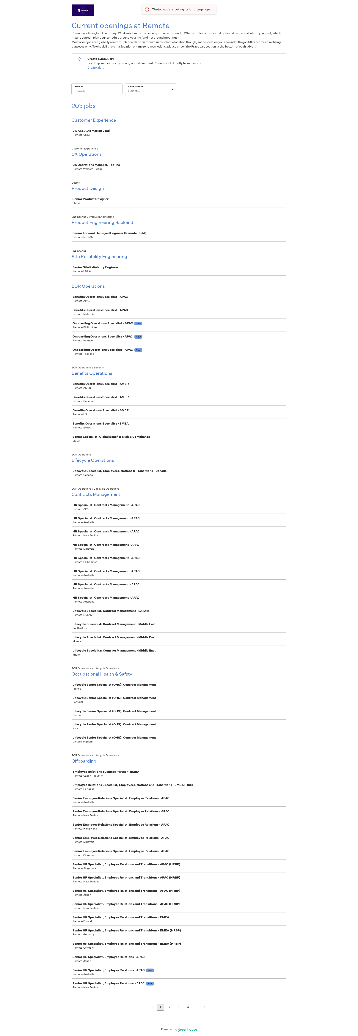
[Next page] (205, 1007)
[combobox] (128, 91)
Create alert (95, 67)
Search (79, 86)
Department (135, 86)
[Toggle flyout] (172, 89)
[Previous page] (153, 1007)
